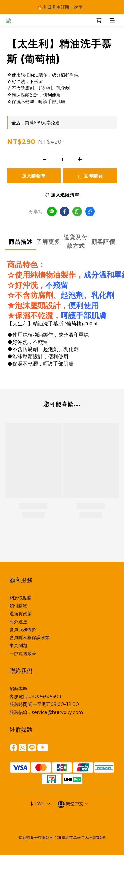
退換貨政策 (21, 614)
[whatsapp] (77, 211)
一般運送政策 (23, 653)
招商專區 (18, 688)
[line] (52, 211)
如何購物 (18, 606)
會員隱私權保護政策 (30, 637)
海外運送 (18, 621)
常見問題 (18, 645)
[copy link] (90, 211)
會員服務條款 (23, 629)
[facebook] (64, 211)
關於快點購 (21, 598)
